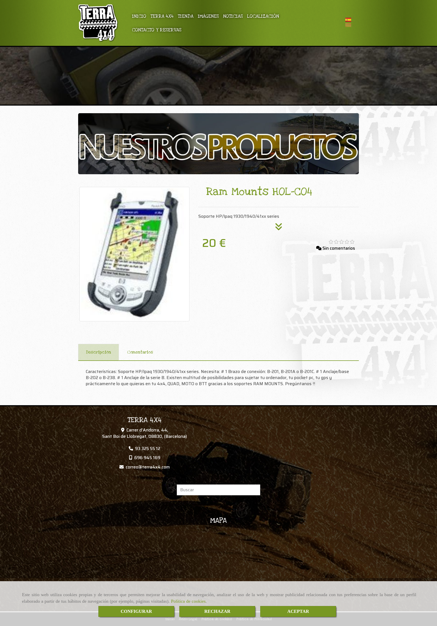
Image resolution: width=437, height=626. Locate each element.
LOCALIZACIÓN (263, 16)
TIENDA (185, 16)
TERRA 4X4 (161, 16)
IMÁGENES (208, 16)
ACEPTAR (298, 611)
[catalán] (349, 25)
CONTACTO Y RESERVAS (156, 30)
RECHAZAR (217, 611)
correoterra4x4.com (148, 467)
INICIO (139, 16)
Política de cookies (188, 601)
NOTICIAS (233, 16)
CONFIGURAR (136, 611)
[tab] (98, 352)
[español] (349, 20)
